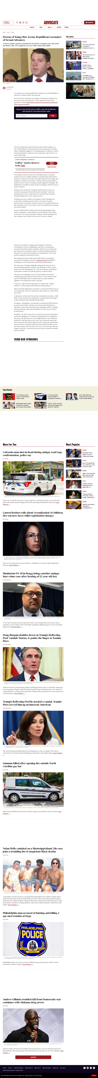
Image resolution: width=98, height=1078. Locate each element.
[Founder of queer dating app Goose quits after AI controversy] (73, 484)
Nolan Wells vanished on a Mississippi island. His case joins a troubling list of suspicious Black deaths (33, 850)
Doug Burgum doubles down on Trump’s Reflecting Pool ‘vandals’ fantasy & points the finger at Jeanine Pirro (32, 638)
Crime (12, 32)
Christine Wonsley (50, 892)
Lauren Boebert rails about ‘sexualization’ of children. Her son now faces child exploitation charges (33, 514)
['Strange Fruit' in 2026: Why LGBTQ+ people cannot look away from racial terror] (73, 494)
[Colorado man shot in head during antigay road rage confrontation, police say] (33, 478)
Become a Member (52, 163)
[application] (80, 91)
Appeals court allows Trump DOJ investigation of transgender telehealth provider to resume (89, 508)
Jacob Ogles (6, 458)
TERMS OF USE (55, 1068)
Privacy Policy (28, 1075)
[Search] (82, 22)
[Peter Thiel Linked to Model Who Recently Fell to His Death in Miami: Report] (72, 396)
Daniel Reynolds (10, 87)
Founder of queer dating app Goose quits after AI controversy (88, 486)
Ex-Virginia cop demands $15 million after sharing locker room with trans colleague (88, 79)
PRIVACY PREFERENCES (46, 1068)
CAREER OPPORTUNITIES (18, 1068)
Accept (94, 1075)
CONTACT (5, 1068)
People (84, 481)
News (41, 27)
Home (4, 32)
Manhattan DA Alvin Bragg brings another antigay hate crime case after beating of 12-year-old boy (31, 575)
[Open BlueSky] (20, 22)
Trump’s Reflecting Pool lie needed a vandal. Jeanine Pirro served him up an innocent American (32, 703)
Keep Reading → (14, 565)
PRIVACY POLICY (37, 1068)
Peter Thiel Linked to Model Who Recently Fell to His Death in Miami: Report (86, 397)
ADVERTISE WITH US (29, 1068)
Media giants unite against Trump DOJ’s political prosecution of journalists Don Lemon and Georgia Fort (23, 407)
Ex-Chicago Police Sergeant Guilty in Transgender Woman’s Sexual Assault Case (54, 397)
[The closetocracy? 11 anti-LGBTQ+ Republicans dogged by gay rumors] (73, 55)
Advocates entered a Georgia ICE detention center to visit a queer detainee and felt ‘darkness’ (89, 49)
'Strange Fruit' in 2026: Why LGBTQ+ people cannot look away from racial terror (88, 497)
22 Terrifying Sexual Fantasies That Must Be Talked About (22, 396)
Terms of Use (38, 1075)
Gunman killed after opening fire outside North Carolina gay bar (29, 764)
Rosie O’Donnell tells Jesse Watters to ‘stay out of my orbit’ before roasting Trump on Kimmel (89, 466)
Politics (32, 27)
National (85, 42)
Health (49, 27)
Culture (84, 460)
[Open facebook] (17, 22)
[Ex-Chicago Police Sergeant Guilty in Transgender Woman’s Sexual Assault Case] (40, 396)
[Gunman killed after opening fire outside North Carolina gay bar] (33, 789)
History (59, 27)
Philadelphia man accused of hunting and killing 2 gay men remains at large (31, 914)
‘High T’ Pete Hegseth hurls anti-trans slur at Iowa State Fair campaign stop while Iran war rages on (89, 476)
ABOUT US (10, 1068)
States (84, 72)
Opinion (66, 27)
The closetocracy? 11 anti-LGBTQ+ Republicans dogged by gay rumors (89, 57)
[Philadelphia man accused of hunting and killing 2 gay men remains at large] (33, 939)
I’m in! (52, 116)
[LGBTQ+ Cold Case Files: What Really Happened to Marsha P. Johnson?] (40, 405)
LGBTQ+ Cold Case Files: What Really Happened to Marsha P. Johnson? (55, 405)
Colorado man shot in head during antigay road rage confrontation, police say (32, 453)
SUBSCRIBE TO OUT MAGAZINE (7, 22)
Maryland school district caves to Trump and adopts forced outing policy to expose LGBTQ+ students (88, 457)
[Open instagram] (26, 22)
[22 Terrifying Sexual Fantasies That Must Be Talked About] (9, 396)
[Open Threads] (23, 22)
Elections (85, 62)
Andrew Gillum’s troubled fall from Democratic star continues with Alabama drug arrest (32, 1001)
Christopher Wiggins (7, 579)
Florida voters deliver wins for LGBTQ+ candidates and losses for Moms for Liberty (88, 68)
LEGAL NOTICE (62, 1068)
